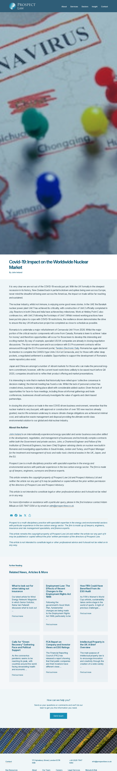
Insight (94, 6)
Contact (104, 6)
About (64, 6)
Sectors (85, 6)
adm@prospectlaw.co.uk (61, 506)
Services (74, 6)
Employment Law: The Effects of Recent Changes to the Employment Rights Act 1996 (58, 591)
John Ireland (15, 434)
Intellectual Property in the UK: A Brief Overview (92, 644)
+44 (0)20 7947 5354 (75, 761)
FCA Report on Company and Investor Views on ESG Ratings (58, 644)
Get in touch (58, 716)
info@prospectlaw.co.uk (102, 761)
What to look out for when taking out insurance (22, 588)
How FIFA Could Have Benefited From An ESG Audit (91, 588)
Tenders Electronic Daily (67, 348)
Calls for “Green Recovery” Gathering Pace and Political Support (23, 646)
